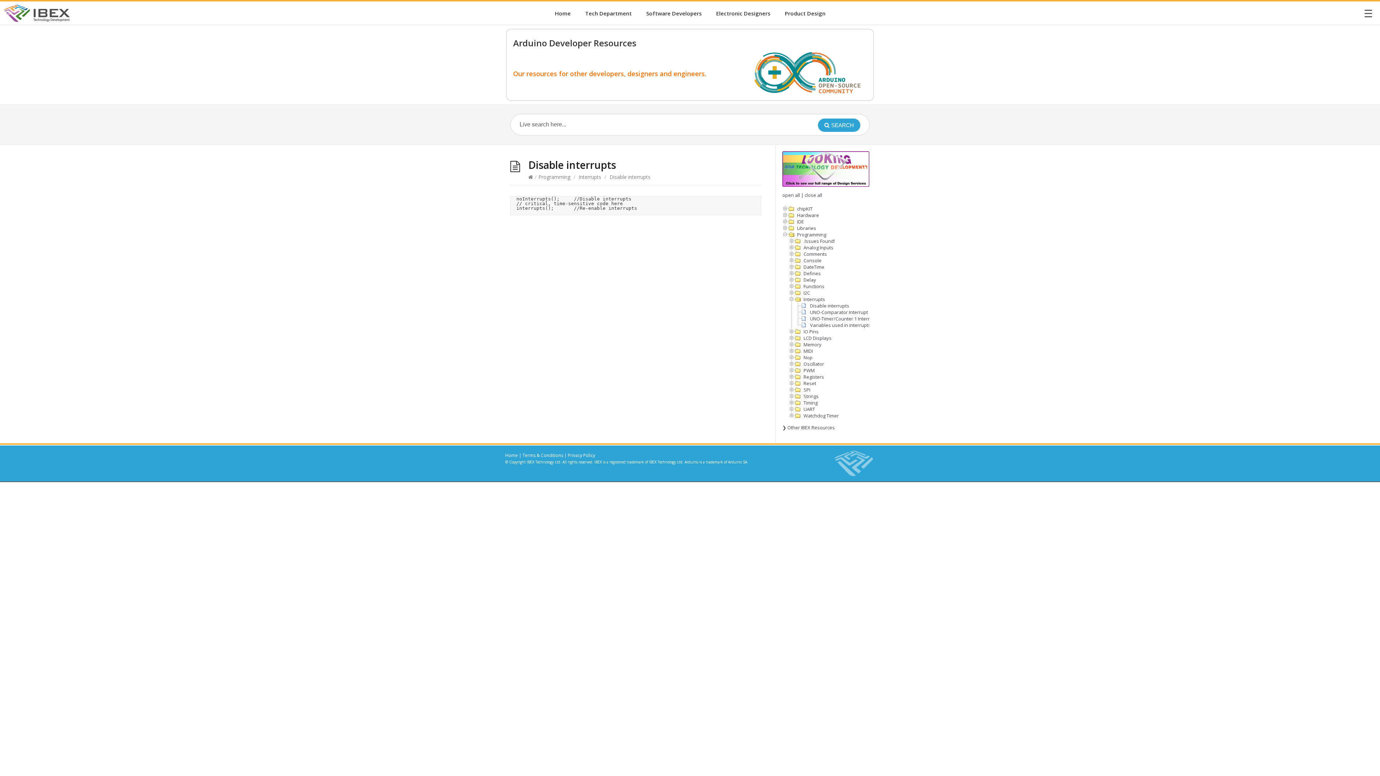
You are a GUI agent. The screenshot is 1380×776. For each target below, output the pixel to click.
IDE (800, 221)
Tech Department (608, 13)
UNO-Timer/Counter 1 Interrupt (843, 318)
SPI (807, 390)
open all (791, 195)
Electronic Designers (743, 13)
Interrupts (590, 177)
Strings (811, 396)
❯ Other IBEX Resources (808, 427)
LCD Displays (818, 338)
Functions (814, 286)
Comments (815, 254)
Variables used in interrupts (840, 325)
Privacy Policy (581, 455)
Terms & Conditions (543, 455)
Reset (810, 383)
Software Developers (674, 13)
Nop (808, 357)
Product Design (805, 13)
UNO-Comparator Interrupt (839, 312)
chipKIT (805, 208)
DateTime (814, 267)
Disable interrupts (829, 305)
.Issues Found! (819, 241)
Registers (814, 377)
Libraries (806, 228)
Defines (812, 273)
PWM (809, 370)
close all (813, 195)
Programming (554, 177)
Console (813, 260)
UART (809, 409)
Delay (810, 280)
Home (563, 13)
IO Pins (811, 331)
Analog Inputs (818, 247)
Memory (813, 344)
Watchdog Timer (821, 415)
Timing (811, 402)
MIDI (808, 351)
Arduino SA (737, 462)
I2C (807, 293)
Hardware (808, 215)
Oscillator (814, 364)
